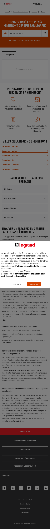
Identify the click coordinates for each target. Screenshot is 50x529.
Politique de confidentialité (27, 266)
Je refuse (17, 284)
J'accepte (34, 284)
